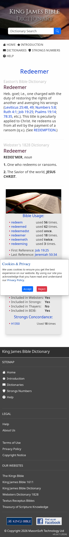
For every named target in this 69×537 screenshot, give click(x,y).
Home (11, 45)
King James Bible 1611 (18, 482)
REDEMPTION (45, 130)
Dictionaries (16, 50)
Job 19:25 (26, 112)
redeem (17, 222)
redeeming (19, 244)
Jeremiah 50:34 (46, 254)
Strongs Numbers (45, 50)
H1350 (15, 324)
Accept (27, 289)
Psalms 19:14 (45, 112)
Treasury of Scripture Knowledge (25, 507)
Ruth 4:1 (10, 112)
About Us (8, 430)
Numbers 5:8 (45, 107)
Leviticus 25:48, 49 (19, 107)
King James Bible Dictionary (21, 488)
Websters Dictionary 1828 (20, 494)
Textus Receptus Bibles (18, 501)
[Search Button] (57, 31)
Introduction (31, 45)
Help (10, 56)
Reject (41, 289)
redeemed (18, 226)
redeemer (18, 235)
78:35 (8, 116)
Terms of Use (11, 443)
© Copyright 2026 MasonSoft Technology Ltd (34, 531)
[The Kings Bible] (20, 521)
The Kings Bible (13, 476)
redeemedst (20, 231)
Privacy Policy (11, 449)
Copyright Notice (14, 455)
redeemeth (19, 239)
